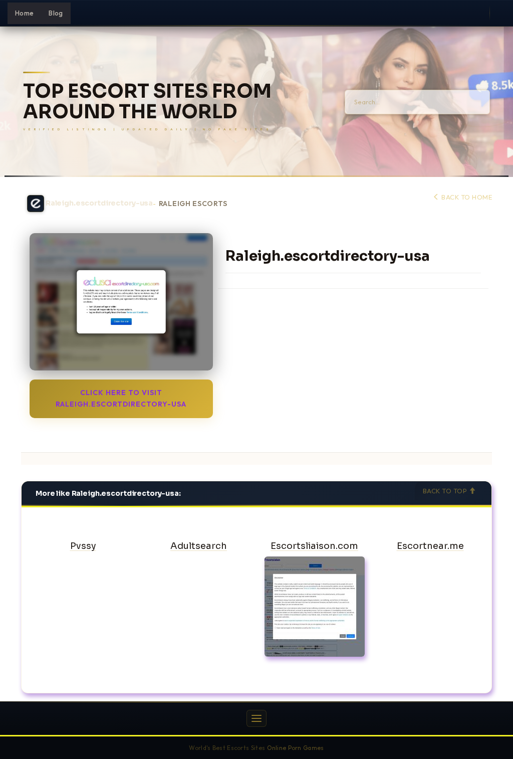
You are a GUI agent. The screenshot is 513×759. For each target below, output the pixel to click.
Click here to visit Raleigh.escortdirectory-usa (121, 398)
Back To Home (466, 197)
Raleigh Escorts (193, 204)
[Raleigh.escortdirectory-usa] (121, 301)
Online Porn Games (295, 747)
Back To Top (446, 491)
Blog (56, 13)
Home (24, 13)
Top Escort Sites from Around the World (147, 101)
